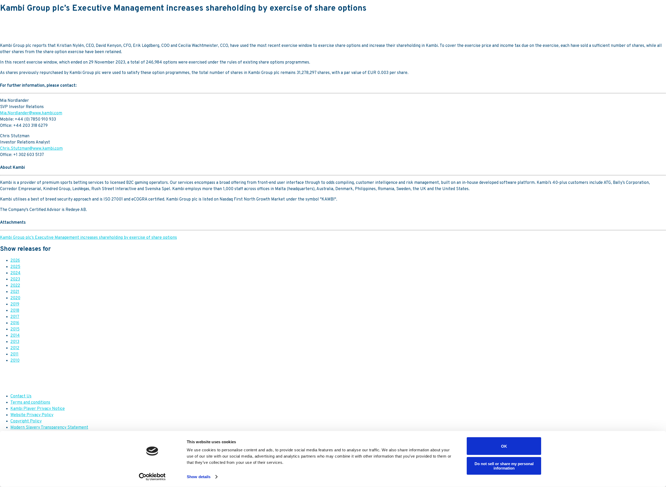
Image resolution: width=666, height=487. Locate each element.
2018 (14, 310)
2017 (14, 317)
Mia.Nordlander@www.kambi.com (31, 113)
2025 (15, 267)
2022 (15, 285)
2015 (15, 329)
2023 (15, 279)
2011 (14, 354)
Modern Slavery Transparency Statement (49, 427)
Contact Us (20, 396)
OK (504, 446)
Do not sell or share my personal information (504, 465)
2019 (14, 304)
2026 (15, 260)
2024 (15, 273)
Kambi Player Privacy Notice (37, 408)
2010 (15, 360)
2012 (14, 348)
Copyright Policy (26, 421)
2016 (14, 323)
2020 (15, 298)
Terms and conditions (30, 402)
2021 (14, 292)
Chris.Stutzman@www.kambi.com (31, 148)
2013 (14, 342)
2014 (15, 335)
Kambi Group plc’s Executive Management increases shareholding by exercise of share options (88, 237)
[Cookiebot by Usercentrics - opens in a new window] (152, 477)
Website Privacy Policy (31, 415)
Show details (198, 476)
